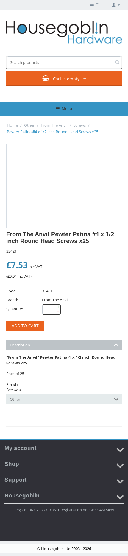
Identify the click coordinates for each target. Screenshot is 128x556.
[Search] (117, 63)
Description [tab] (20, 345)
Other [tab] (15, 399)
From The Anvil (54, 125)
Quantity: (14, 308)
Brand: (12, 299)
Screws (80, 125)
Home (12, 125)
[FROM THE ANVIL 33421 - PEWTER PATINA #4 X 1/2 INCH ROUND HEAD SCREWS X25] (64, 186)
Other (29, 125)
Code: (11, 291)
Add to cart (25, 325)
